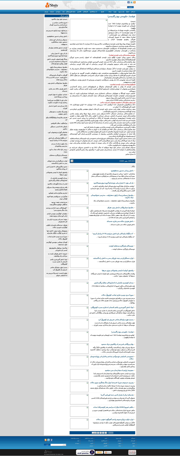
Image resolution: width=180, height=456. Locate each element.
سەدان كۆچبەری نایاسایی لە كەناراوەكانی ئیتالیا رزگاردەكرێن (114, 283)
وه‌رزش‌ (119, 440)
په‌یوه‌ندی (77, 443)
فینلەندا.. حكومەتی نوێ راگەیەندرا (122, 332)
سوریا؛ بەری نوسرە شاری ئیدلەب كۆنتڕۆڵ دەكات (117, 295)
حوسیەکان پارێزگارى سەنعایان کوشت (121, 246)
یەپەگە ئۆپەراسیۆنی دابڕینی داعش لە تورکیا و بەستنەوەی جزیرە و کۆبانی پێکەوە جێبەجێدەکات (57, 61)
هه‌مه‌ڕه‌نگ (90, 440)
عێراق (133, 443)
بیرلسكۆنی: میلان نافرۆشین (59, 123)
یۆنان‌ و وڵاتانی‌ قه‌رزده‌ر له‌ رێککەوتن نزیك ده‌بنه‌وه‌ (117, 344)
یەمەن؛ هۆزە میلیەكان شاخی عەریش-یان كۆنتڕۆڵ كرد (116, 320)
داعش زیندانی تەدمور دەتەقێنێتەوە (122, 171)
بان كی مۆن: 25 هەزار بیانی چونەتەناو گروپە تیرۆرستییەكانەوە (114, 183)
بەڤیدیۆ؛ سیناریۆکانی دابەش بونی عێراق (121, 207)
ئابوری (91, 443)
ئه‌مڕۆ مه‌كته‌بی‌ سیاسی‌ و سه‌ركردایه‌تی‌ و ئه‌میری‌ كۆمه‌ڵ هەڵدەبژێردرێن (58, 25)
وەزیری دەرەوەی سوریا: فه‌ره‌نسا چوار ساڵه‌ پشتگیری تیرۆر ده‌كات (112, 382)
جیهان (133, 445)
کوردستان (133, 440)
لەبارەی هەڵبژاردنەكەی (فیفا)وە (58, 193)
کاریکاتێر (105, 443)
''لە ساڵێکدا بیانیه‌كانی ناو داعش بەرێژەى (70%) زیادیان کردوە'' (113, 234)
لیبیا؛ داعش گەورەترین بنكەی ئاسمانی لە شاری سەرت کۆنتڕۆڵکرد (112, 307)
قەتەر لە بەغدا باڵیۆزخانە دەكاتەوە (57, 184)
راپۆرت (119, 443)
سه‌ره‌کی (133, 438)
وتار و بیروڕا (118, 438)
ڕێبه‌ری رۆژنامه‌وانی (75, 438)
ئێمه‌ (78, 440)
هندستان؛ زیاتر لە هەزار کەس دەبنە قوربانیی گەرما (117, 395)
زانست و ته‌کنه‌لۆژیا (89, 438)
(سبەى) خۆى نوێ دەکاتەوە (59, 19)
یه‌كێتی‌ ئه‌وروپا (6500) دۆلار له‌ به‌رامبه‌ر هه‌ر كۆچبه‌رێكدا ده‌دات (113, 407)
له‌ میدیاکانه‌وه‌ (104, 440)
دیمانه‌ (119, 445)
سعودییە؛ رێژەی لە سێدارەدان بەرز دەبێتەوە (119, 370)
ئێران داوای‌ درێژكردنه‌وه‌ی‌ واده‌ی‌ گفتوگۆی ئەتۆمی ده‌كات (115, 419)
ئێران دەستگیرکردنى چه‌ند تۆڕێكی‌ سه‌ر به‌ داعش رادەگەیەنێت (113, 258)
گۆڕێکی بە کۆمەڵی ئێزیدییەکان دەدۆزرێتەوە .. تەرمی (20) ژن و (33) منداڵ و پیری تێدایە (56, 77)
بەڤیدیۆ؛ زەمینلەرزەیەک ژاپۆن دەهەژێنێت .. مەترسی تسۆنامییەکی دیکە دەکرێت (56, 69)
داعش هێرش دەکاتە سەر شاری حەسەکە (120, 221)
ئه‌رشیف (91, 445)
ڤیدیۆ (106, 438)
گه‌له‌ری (105, 445)
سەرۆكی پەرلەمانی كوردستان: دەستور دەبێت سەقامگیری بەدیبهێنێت (58, 42)
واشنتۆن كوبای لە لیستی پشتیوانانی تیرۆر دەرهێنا (118, 270)
